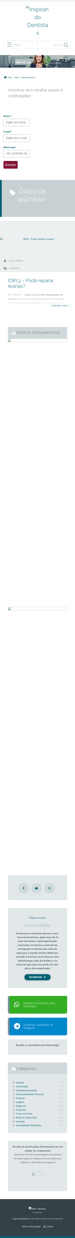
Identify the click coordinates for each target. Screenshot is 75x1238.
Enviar (10, 165)
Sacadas (20, 1121)
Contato (50, 1226)
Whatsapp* (9, 147)
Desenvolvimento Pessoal (29, 1094)
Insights (20, 1102)
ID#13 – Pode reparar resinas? (31, 283)
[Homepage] (37, 21)
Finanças (20, 1098)
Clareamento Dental (26, 1090)
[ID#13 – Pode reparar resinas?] (37, 239)
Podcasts (14, 268)
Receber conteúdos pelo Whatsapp (39, 1004)
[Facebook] (23, 888)
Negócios (21, 1105)
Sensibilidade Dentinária (28, 1125)
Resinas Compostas (26, 1117)
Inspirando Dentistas (20, 1219)
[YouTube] (36, 888)
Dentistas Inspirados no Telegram (38, 1026)
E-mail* (7, 131)
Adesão (20, 1082)
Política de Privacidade (31, 1226)
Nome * (7, 116)
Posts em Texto (24, 1113)
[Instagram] (49, 888)
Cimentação (22, 1086)
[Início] (37, 1210)
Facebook (35, 977)
